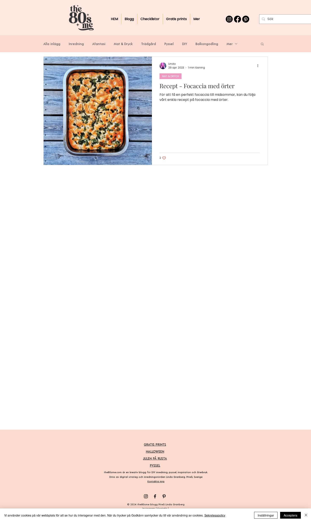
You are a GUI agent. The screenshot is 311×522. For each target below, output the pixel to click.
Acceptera (290, 515)
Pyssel (169, 44)
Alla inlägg (51, 44)
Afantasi (98, 44)
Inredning (76, 44)
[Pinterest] (245, 19)
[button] (262, 44)
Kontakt (162, 508)
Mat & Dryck (123, 44)
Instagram (148, 508)
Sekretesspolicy (214, 515)
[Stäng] (305, 515)
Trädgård (148, 44)
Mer (230, 44)
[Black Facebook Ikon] (155, 496)
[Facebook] (237, 19)
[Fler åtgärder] (259, 65)
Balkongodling (206, 44)
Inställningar (266, 515)
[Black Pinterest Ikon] (164, 496)
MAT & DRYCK (170, 76)
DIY (184, 44)
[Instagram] (229, 19)
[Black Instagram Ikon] (146, 496)
